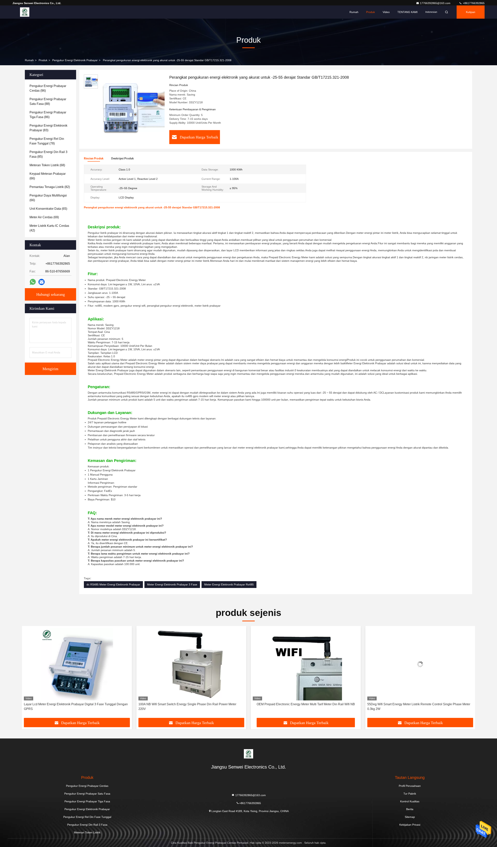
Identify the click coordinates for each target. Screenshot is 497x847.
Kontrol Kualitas (409, 801)
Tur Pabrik (409, 793)
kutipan (470, 12)
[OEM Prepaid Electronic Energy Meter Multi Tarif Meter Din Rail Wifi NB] (306, 664)
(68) (47, 165)
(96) (48, 88)
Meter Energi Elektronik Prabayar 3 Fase (172, 584)
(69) (44, 217)
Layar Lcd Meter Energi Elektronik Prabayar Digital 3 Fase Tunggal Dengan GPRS (76, 706)
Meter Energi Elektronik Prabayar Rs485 (229, 584)
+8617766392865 (473, 3)
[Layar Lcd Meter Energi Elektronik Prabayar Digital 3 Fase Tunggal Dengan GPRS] (77, 664)
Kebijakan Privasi (409, 824)
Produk (370, 12)
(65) (48, 208)
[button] (29, 673)
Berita (409, 809)
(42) (49, 228)
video (386, 12)
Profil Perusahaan (410, 785)
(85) (48, 154)
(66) (48, 176)
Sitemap (410, 816)
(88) (48, 101)
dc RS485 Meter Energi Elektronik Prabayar (113, 584)
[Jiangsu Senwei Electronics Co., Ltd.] (24, 12)
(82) (50, 187)
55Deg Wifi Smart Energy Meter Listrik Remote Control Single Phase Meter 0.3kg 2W (418, 706)
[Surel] (41, 282)
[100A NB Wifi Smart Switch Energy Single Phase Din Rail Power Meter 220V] (191, 664)
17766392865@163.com (435, 3)
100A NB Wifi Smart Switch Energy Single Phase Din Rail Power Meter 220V (187, 706)
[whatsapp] (33, 282)
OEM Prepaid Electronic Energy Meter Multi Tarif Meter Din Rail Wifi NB (306, 704)
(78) (47, 141)
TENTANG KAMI (407, 12)
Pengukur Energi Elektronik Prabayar (75, 60)
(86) (48, 115)
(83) (48, 128)
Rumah (353, 12)
